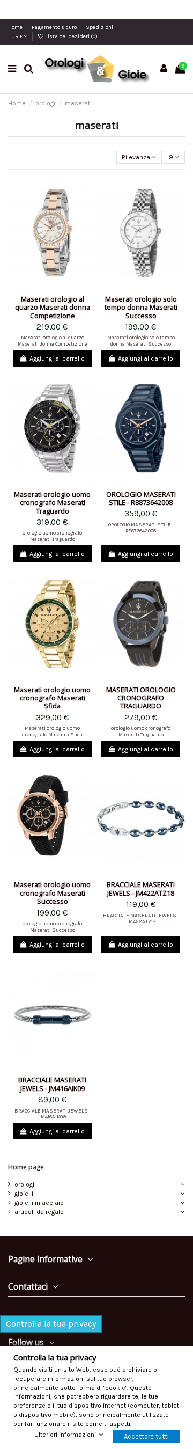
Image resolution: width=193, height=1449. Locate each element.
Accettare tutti (146, 1436)
